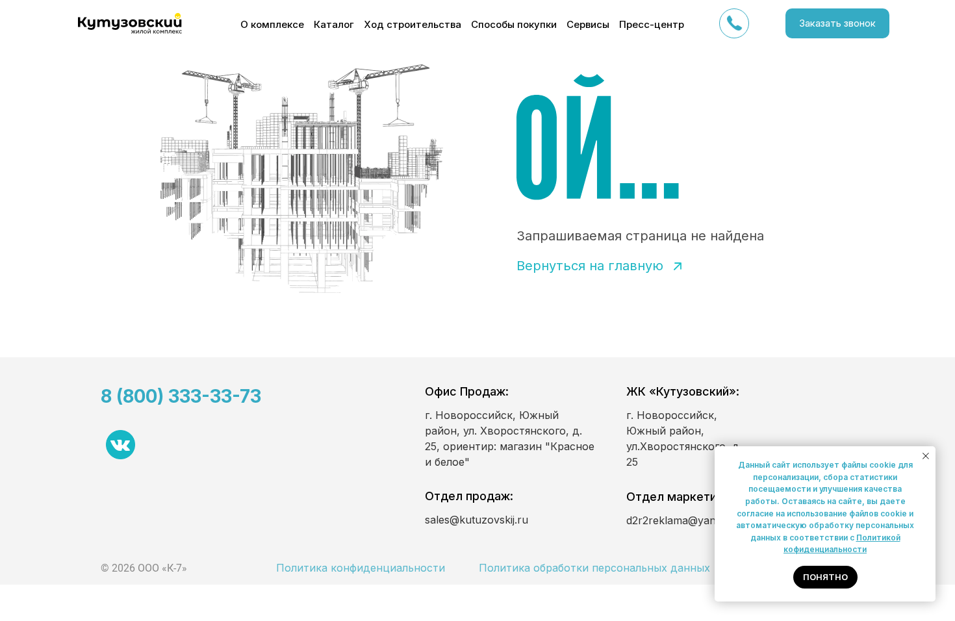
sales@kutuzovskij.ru (476, 519)
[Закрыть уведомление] (925, 456)
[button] (837, 23)
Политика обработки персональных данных (594, 567)
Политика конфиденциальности (360, 567)
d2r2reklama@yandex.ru (686, 520)
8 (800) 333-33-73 (181, 396)
